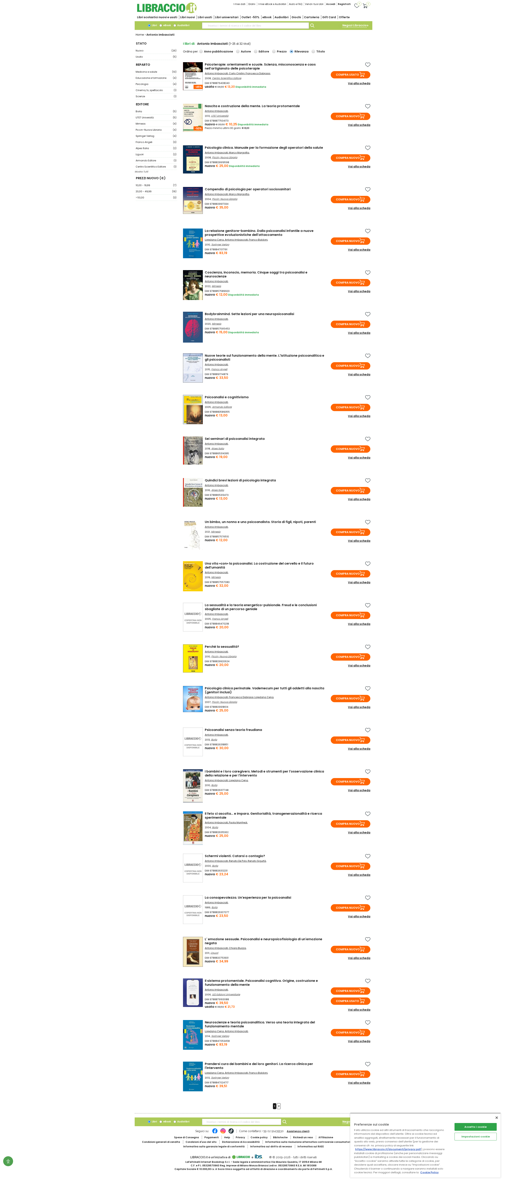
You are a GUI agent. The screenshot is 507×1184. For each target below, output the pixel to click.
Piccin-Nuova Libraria (156, 129)
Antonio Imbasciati (216, 73)
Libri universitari (226, 17)
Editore (264, 51)
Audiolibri (281, 17)
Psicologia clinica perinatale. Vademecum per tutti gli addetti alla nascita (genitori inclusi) (264, 690)
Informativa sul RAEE (310, 1146)
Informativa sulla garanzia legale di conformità (214, 1146)
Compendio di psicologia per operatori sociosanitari (248, 189)
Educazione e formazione (156, 78)
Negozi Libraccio (354, 25)
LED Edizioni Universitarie (226, 994)
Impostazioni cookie (475, 1136)
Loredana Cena (214, 239)
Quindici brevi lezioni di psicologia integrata (240, 480)
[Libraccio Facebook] (215, 1133)
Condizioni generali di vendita (161, 1142)
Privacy (240, 1137)
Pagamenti (211, 1137)
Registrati (344, 4)
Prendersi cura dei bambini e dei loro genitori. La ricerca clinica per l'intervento (259, 1066)
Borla (156, 111)
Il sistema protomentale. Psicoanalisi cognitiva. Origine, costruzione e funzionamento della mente (261, 982)
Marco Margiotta (239, 152)
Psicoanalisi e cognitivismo (227, 397)
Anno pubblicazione (218, 51)
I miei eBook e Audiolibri (272, 4)
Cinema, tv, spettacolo (156, 90)
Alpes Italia (156, 148)
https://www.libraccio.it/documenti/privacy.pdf (388, 1149)
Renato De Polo (238, 861)
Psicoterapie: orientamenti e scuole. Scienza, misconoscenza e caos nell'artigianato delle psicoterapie (260, 66)
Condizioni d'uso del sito (201, 1142)
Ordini (251, 4)
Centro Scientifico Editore (156, 166)
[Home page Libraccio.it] (167, 12)
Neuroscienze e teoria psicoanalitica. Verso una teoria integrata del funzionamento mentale (260, 1024)
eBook (267, 17)
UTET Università (156, 117)
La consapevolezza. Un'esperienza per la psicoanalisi (248, 897)
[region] (425, 1145)
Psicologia (156, 84)
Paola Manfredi (238, 822)
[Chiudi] (497, 1117)
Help (227, 1137)
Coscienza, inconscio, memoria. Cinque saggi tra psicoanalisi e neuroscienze (256, 274)
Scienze (156, 96)
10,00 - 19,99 (156, 185)
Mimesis (156, 123)
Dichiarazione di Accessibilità (241, 1142)
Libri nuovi (187, 17)
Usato (156, 56)
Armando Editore (156, 160)
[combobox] (255, 25)
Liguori (156, 154)
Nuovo (156, 50)
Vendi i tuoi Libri (314, 4)
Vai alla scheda (359, 83)
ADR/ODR (315, 1142)
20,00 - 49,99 (156, 191)
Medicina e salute (156, 71)
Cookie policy (259, 1137)
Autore (246, 51)
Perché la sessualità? (222, 646)
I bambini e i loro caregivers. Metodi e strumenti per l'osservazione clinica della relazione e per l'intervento (264, 773)
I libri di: (189, 43)
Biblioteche (280, 1137)
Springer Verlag (156, 136)
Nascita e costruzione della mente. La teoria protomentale (252, 106)
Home (140, 35)
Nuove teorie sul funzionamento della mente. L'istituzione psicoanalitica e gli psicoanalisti (264, 357)
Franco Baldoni (258, 239)
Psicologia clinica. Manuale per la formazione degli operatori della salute (264, 147)
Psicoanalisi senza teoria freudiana (233, 730)
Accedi (330, 4)
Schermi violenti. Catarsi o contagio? (235, 856)
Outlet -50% (250, 17)
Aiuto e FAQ (295, 4)
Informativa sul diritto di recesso (271, 1146)
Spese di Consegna (186, 1137)
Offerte (344, 17)
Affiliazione (325, 1137)
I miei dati (239, 4)
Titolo (320, 51)
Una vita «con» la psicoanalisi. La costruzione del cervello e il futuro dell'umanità (259, 565)
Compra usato (347, 75)
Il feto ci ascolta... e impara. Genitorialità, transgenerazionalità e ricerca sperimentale (263, 815)
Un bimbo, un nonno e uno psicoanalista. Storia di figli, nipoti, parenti (260, 522)
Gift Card (329, 17)
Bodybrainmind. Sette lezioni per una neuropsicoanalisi (249, 314)
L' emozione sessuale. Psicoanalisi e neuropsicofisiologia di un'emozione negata (263, 941)
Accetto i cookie (475, 1127)
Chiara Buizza (237, 948)
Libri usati (205, 17)
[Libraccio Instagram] (223, 1133)
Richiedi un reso (303, 1137)
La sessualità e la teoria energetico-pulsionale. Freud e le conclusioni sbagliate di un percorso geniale (261, 607)
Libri (154, 25)
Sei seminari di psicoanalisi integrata (235, 438)
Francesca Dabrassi (258, 73)
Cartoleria (311, 17)
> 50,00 (156, 197)
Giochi (296, 17)
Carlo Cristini (237, 73)
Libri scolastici (157, 17)
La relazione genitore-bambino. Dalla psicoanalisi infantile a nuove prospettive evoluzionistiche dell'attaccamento (259, 233)
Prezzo (282, 51)
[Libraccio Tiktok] (231, 1133)
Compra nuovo (348, 116)
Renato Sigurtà (257, 861)
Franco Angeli (156, 142)
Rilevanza (301, 51)
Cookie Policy (429, 1172)
